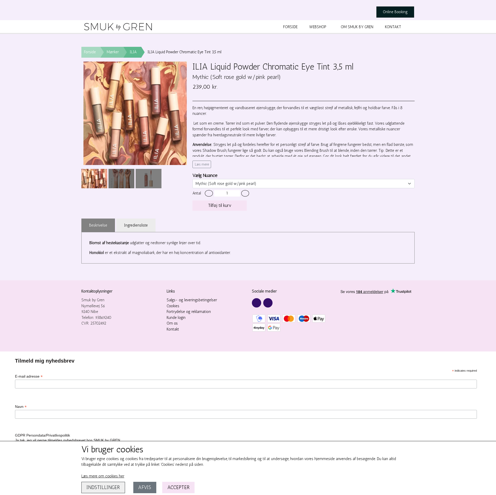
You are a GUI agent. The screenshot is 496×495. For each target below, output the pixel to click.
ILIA (133, 52)
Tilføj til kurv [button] (219, 205)
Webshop (317, 27)
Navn (21, 406)
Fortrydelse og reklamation (189, 311)
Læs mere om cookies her (102, 476)
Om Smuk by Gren (357, 27)
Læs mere (202, 164)
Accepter (178, 487)
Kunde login (176, 317)
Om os (172, 323)
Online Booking (395, 12)
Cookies (173, 306)
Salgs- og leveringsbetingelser (192, 300)
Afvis (144, 487)
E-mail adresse (29, 376)
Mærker (113, 52)
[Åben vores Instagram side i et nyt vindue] (268, 303)
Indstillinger (103, 487)
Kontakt (393, 27)
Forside (290, 27)
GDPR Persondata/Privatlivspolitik (42, 435)
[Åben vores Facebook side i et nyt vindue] (256, 303)
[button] (209, 193)
